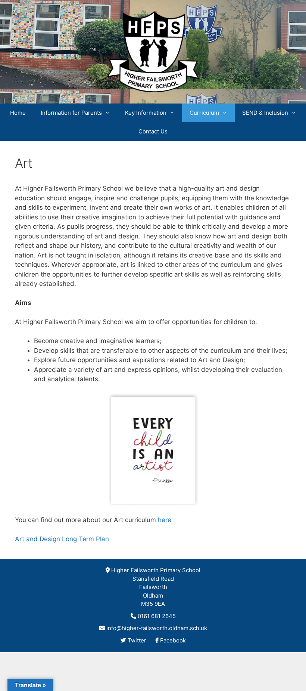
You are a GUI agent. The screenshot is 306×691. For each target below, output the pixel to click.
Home (18, 112)
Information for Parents (71, 112)
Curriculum (204, 112)
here (164, 520)
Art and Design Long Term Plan (62, 539)
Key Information (145, 112)
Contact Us (153, 131)
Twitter (137, 640)
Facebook (173, 640)
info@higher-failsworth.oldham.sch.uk (156, 628)
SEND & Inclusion (265, 112)
